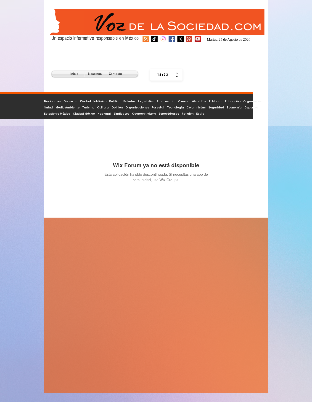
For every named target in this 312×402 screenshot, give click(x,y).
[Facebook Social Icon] (172, 39)
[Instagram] (163, 39)
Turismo (88, 107)
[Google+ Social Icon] (189, 39)
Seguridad (216, 107)
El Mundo (215, 101)
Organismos (252, 101)
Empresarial (166, 101)
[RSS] (146, 39)
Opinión (117, 107)
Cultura (103, 107)
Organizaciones (137, 107)
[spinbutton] (163, 75)
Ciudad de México (93, 101)
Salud (48, 107)
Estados (129, 101)
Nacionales (52, 101)
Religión (187, 113)
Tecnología (175, 107)
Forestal (158, 107)
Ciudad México (84, 113)
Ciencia (183, 101)
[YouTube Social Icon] (198, 39)
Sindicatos (121, 113)
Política (115, 101)
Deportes (251, 107)
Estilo (200, 113)
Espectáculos (169, 113)
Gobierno (70, 101)
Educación (233, 101)
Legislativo (146, 101)
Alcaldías (199, 101)
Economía (234, 107)
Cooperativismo (144, 113)
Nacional (104, 113)
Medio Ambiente (67, 107)
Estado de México (57, 113)
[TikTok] (154, 39)
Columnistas (196, 107)
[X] (180, 39)
